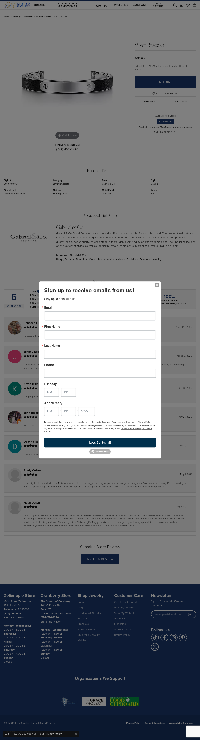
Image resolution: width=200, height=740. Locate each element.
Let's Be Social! (100, 442)
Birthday (50, 383)
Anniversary (53, 402)
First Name (52, 326)
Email (48, 307)
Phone (49, 364)
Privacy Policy (53, 733)
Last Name (52, 345)
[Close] (157, 285)
